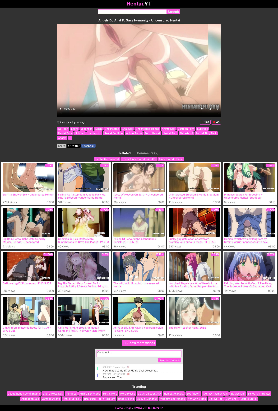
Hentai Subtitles (113, 133)
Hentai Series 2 (72, 399)
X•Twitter (73, 145)
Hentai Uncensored (107, 159)
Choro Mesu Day (53, 393)
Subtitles (202, 128)
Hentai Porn (170, 133)
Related (125, 153)
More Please (127, 393)
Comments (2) (148, 153)
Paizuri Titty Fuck (206, 133)
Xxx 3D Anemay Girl (215, 393)
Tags (128, 407)
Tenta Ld (71, 393)
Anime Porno (134, 133)
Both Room (193, 393)
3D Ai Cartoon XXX (149, 393)
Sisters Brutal (249, 399)
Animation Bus (30, 399)
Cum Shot (232, 399)
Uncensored (112, 128)
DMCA (138, 407)
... (70, 138)
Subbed (80, 133)
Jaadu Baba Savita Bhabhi (24, 393)
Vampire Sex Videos (172, 399)
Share (61, 145)
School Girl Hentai (259, 393)
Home (119, 407)
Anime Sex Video (89, 393)
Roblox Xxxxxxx (174, 393)
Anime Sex (168, 128)
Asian (98, 128)
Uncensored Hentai (147, 128)
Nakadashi (186, 133)
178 (206, 122)
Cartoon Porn (186, 128)
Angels (62, 138)
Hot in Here (110, 393)
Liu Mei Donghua (147, 399)
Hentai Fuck (65, 133)
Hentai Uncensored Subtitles (139, 159)
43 (218, 122)
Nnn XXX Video (197, 399)
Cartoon (63, 128)
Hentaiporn (94, 133)
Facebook (88, 145)
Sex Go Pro (216, 399)
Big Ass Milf (238, 393)
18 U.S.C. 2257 (153, 407)
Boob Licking (126, 399)
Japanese (86, 128)
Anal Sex (127, 128)
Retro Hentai (152, 133)
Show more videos (141, 343)
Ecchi (74, 128)
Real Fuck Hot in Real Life (99, 399)
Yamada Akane (51, 399)
